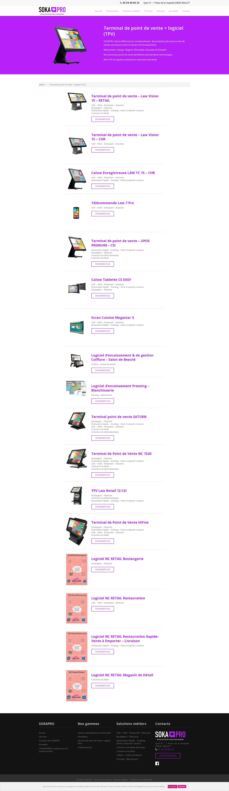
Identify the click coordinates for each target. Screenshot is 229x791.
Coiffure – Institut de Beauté (129, 755)
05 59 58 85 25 (130, 2)
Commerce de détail (125, 751)
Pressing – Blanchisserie (127, 759)
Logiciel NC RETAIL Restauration (118, 598)
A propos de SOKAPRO (49, 740)
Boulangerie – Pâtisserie (127, 736)
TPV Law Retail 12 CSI (109, 490)
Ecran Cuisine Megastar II (112, 317)
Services (161, 11)
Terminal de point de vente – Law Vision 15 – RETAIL (125, 98)
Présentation (112, 11)
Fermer (182, 786)
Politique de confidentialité (141, 779)
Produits (148, 11)
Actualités (173, 11)
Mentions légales (120, 779)
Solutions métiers (131, 11)
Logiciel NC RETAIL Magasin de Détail (122, 675)
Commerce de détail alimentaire (130, 747)
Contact (186, 11)
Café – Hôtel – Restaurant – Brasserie (133, 732)
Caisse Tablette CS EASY (111, 279)
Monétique (83, 736)
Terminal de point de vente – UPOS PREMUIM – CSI (120, 242)
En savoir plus (102, 119)
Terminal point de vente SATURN (119, 416)
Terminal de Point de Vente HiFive (120, 522)
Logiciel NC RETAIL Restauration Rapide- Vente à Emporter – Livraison (125, 638)
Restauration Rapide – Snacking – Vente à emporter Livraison (131, 742)
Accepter (172, 786)
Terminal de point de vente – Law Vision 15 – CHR (125, 136)
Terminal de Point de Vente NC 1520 (121, 453)
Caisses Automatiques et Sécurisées (94, 732)
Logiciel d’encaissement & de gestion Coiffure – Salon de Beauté (122, 357)
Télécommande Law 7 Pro (112, 203)
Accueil (98, 11)
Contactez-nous (167, 755)
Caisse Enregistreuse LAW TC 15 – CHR (123, 172)
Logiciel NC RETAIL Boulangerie (117, 558)
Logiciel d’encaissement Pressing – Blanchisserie (120, 388)
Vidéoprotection (85, 747)
